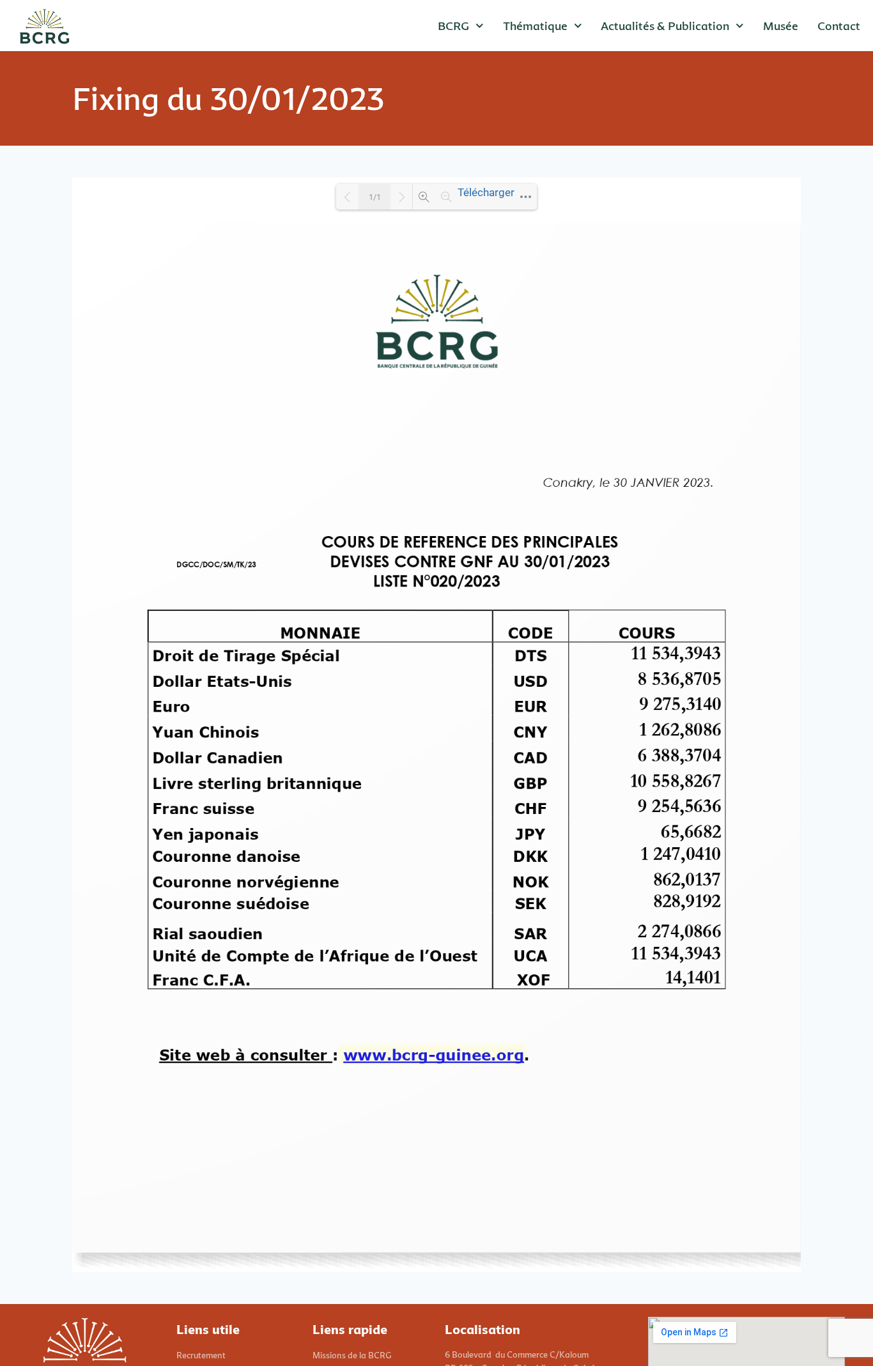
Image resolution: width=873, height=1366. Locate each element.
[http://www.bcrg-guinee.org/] (432, 1054)
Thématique (535, 26)
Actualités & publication (665, 26)
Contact (838, 26)
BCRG (453, 26)
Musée (780, 26)
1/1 (375, 197)
